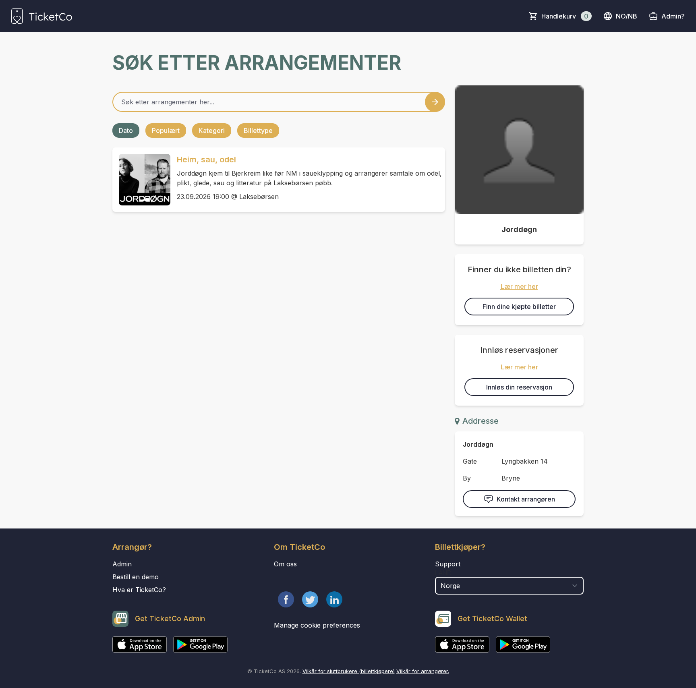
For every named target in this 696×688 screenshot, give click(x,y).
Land (443, 573)
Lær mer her (519, 286)
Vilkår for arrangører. (422, 671)
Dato (126, 130)
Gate (470, 461)
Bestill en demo (135, 577)
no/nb (626, 16)
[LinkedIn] (334, 599)
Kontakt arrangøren (526, 499)
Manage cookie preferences (317, 625)
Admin (122, 564)
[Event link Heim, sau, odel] (141, 179)
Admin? (673, 16)
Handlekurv (564, 16)
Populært (166, 130)
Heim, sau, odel (206, 159)
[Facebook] (286, 599)
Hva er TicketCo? (139, 590)
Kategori (212, 130)
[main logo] (41, 16)
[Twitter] (310, 599)
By (467, 478)
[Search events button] (435, 102)
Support (447, 564)
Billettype (258, 130)
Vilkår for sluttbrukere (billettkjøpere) (348, 671)
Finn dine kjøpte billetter (519, 307)
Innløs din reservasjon (519, 387)
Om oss (285, 564)
